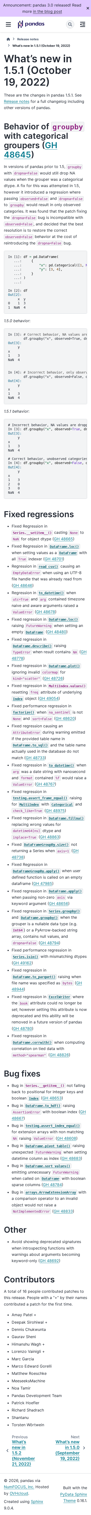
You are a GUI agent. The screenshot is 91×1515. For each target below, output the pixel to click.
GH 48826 (59, 1054)
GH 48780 (22, 1028)
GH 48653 (52, 1098)
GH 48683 (71, 1158)
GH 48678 (45, 611)
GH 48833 (63, 1211)
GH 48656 (58, 903)
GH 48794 (49, 942)
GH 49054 (48, 698)
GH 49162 (22, 962)
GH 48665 (63, 538)
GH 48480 (56, 631)
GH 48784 (52, 1184)
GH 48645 (30, 150)
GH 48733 (35, 757)
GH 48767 (45, 784)
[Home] (8, 39)
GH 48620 (65, 718)
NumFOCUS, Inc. (19, 1486)
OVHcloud (19, 1493)
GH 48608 (66, 1138)
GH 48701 (54, 558)
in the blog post (47, 11)
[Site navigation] (8, 24)
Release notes (28, 39)
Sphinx (37, 1501)
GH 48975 (55, 810)
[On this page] (82, 24)
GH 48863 (49, 836)
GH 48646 (22, 585)
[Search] (70, 24)
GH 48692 (49, 1260)
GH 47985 (42, 883)
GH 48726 (53, 678)
